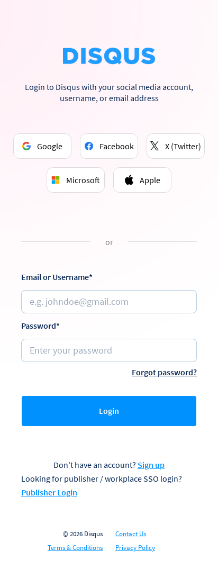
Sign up (151, 464)
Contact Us (130, 534)
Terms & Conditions (75, 548)
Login (109, 410)
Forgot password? (164, 372)
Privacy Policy (135, 548)
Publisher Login (49, 492)
